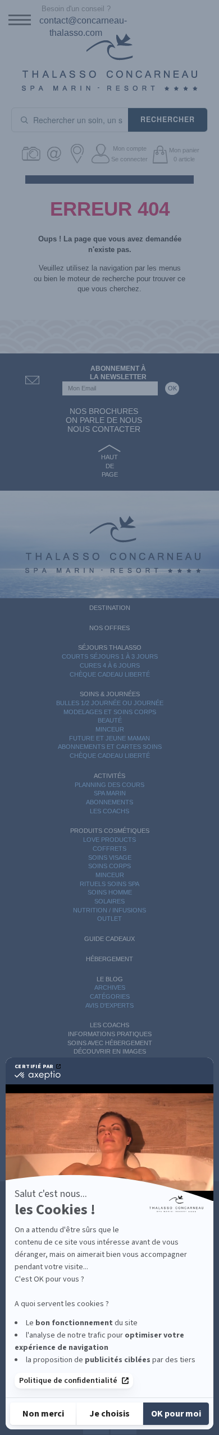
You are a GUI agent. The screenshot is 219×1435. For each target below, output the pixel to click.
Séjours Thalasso (110, 647)
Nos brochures (104, 411)
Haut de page (109, 466)
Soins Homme (110, 892)
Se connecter (129, 159)
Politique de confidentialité (68, 1380)
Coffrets (109, 848)
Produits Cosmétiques (109, 830)
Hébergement (109, 959)
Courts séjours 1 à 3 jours (110, 656)
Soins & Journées (110, 694)
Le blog (110, 979)
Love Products (109, 839)
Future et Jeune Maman (109, 738)
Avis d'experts (109, 1005)
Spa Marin (110, 793)
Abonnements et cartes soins (110, 746)
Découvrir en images (110, 1051)
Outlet (109, 918)
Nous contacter (103, 429)
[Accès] (78, 153)
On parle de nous (104, 420)
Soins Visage (109, 857)
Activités (109, 775)
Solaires (109, 901)
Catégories (110, 996)
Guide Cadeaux (109, 938)
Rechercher (167, 119)
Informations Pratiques (110, 1034)
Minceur (109, 729)
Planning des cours (109, 784)
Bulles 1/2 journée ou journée (109, 703)
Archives (109, 987)
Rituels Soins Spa (109, 883)
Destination (109, 607)
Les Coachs (109, 811)
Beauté (110, 720)
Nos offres (109, 628)
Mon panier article (184, 154)
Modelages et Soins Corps (109, 712)
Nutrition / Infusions (109, 910)
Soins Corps (109, 866)
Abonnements (109, 802)
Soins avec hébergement (109, 1043)
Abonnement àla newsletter (118, 373)
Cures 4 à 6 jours (110, 665)
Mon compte (130, 148)
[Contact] (55, 153)
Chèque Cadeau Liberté (110, 674)
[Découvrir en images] (32, 153)
